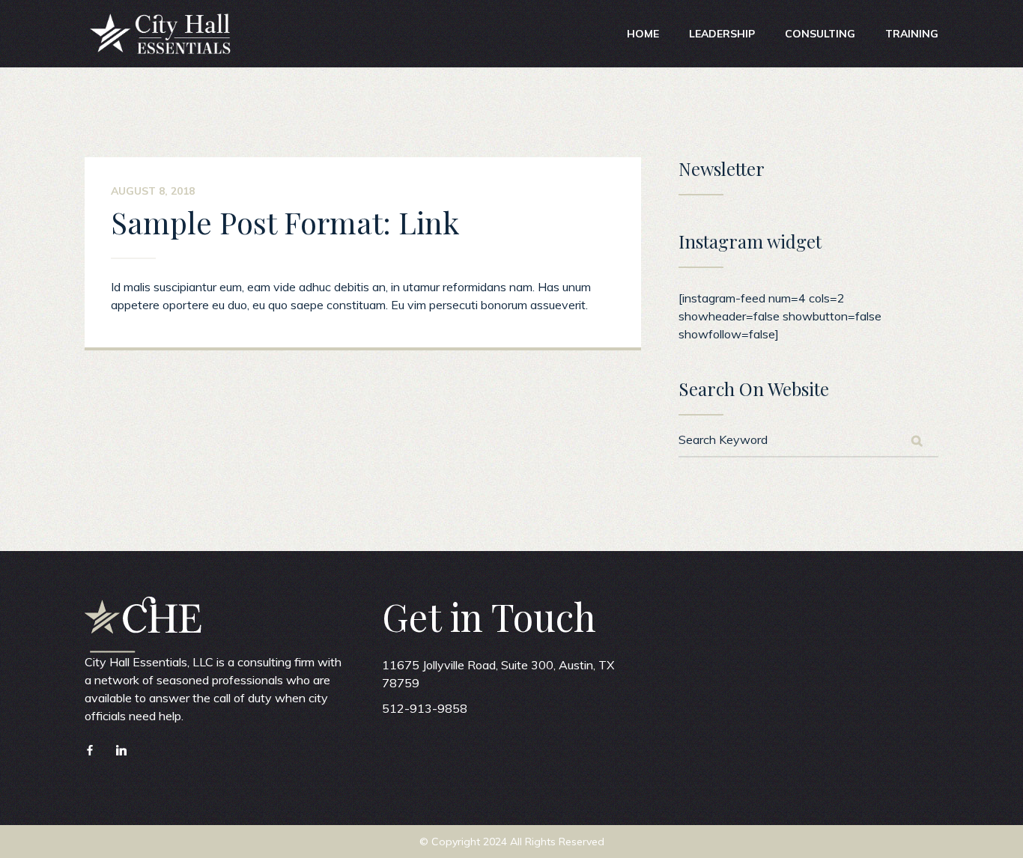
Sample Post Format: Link (285, 222)
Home (643, 33)
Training (911, 33)
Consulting (820, 33)
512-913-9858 (424, 708)
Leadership (722, 33)
